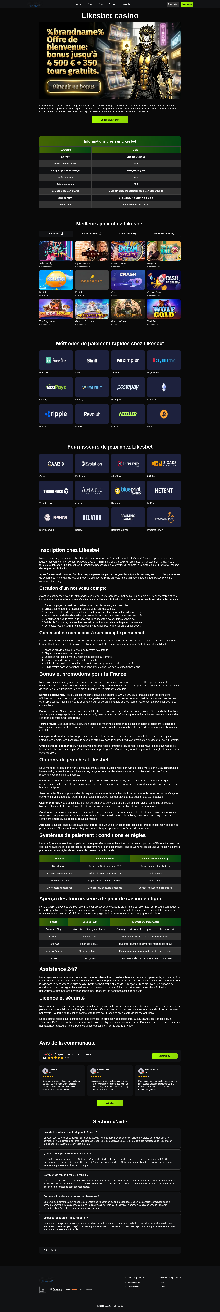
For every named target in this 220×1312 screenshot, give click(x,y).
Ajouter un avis (165, 1056)
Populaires (54, 234)
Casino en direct (90, 234)
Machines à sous (162, 234)
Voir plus (110, 1103)
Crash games (125, 234)
